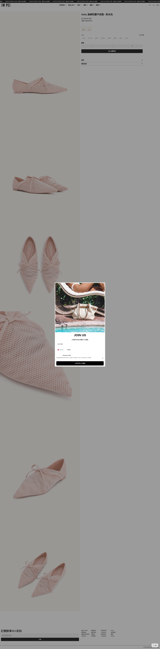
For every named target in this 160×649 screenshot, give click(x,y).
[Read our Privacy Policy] (103, 358)
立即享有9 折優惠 (80, 363)
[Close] (103, 285)
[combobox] (60, 350)
